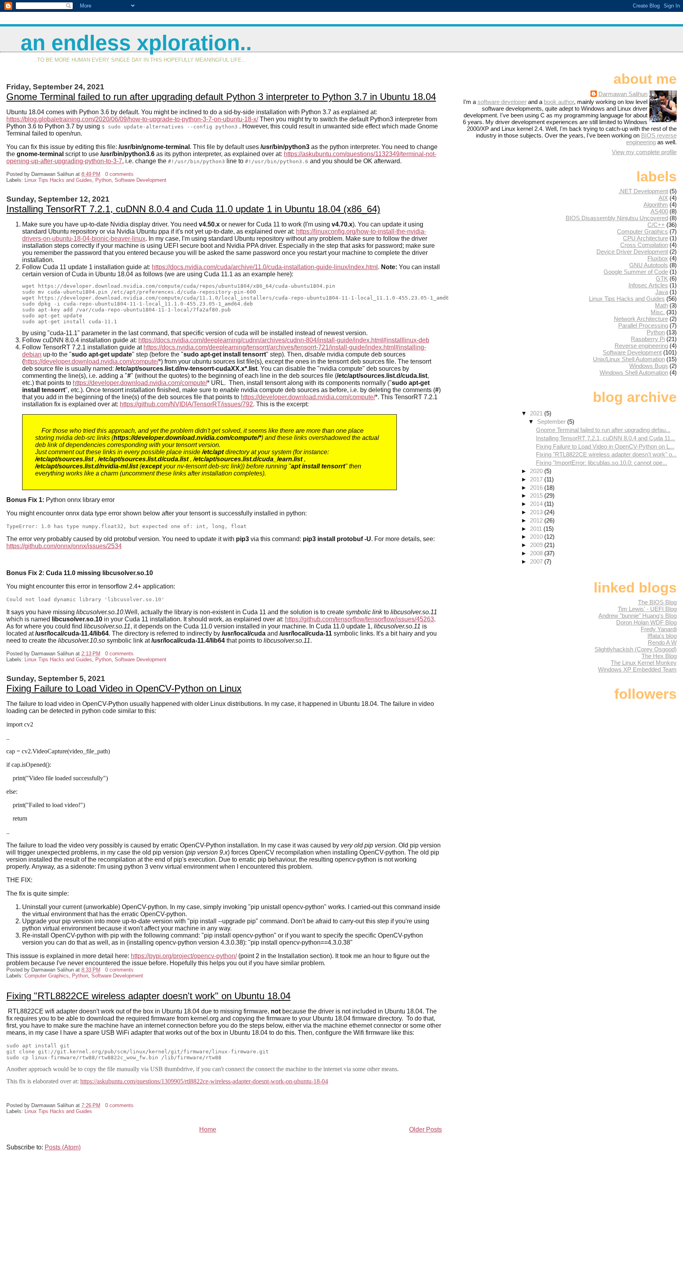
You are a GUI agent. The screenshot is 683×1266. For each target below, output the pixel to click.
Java (661, 292)
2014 (537, 503)
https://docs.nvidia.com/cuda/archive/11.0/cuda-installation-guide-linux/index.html (265, 267)
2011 (536, 528)
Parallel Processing (643, 325)
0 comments (119, 174)
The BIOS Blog (657, 602)
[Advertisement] (65, 1207)
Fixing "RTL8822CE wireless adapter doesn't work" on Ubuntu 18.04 (148, 996)
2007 (537, 561)
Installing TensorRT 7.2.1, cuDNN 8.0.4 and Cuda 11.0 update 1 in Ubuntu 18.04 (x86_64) (193, 209)
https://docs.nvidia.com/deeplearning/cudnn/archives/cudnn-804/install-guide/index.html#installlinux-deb (283, 340)
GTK (662, 278)
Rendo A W (662, 642)
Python (103, 180)
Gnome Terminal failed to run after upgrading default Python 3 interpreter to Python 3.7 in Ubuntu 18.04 (221, 96)
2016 (537, 487)
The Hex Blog (659, 656)
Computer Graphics (47, 976)
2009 (537, 544)
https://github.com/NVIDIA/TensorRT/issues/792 (186, 404)
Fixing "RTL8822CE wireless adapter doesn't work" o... (606, 454)
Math (661, 305)
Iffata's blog (662, 635)
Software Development (140, 180)
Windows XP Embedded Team (637, 669)
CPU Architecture (645, 238)
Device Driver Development (632, 251)
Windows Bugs (648, 365)
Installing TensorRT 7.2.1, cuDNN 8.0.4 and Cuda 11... (605, 438)
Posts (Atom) (63, 1147)
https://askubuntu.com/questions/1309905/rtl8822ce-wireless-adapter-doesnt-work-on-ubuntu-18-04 (204, 1081)
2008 (537, 553)
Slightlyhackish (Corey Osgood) (635, 649)
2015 (537, 495)
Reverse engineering (641, 345)
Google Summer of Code (636, 271)
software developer (501, 101)
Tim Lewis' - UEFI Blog (647, 609)
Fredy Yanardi (659, 629)
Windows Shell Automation (634, 372)
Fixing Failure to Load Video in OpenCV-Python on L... (605, 446)
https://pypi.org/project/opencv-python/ (184, 956)
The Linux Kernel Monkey (644, 662)
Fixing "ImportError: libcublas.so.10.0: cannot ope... (601, 462)
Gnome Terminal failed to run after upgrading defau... (603, 429)
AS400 (659, 211)
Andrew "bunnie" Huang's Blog (637, 615)
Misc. (658, 312)
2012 (537, 520)
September (552, 421)
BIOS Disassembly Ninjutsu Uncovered (617, 218)
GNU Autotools (648, 265)
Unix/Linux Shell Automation (629, 359)
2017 (537, 479)
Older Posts (425, 1129)
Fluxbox (657, 258)
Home (207, 1129)
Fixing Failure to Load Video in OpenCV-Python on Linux (124, 688)
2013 (537, 512)
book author (559, 101)
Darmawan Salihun (622, 94)
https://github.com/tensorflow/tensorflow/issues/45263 (359, 619)
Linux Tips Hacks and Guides (58, 180)
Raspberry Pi (648, 339)
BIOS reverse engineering (651, 138)
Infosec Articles (648, 285)
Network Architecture (641, 318)
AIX (663, 197)
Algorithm (655, 204)
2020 (537, 471)
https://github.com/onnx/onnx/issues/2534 (64, 546)
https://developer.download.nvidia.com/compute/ (91, 361)
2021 (537, 413)
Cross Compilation (644, 245)
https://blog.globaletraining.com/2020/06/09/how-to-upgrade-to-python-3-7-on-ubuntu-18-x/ (132, 119)
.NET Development (643, 191)
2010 (537, 536)
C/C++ (656, 224)
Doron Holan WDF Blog (646, 622)
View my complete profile (644, 152)
